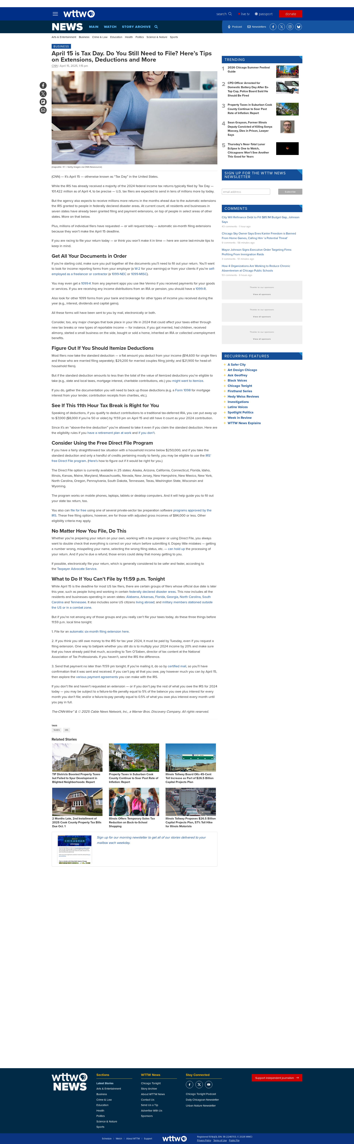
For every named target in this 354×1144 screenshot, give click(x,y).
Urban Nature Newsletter (201, 1105)
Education (116, 37)
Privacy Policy (204, 1140)
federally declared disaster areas (152, 591)
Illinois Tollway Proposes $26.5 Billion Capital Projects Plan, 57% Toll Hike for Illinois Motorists (191, 822)
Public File (234, 1140)
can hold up (176, 548)
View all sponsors (262, 294)
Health (129, 37)
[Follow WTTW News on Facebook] (273, 26)
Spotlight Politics (241, 412)
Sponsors (147, 1116)
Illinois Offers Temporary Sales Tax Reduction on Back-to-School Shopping (132, 822)
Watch (110, 26)
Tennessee (78, 602)
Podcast (237, 27)
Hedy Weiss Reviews (243, 396)
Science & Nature (157, 37)
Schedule (107, 1138)
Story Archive (136, 26)
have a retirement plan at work (109, 432)
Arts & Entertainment (64, 37)
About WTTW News (153, 1094)
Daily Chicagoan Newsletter (202, 1100)
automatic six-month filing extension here (99, 631)
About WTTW (133, 1138)
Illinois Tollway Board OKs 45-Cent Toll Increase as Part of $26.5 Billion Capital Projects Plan (190, 778)
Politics (140, 37)
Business (84, 37)
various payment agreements (97, 676)
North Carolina (190, 596)
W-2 (137, 268)
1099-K (86, 283)
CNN (55, 66)
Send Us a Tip (149, 1105)
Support (148, 1138)
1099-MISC (139, 274)
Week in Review (240, 417)
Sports (174, 37)
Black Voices (237, 380)
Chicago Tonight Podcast (201, 1094)
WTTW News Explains (245, 423)
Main (93, 26)
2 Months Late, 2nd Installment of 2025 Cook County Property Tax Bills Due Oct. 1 (76, 822)
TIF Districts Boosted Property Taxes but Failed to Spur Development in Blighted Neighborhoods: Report (76, 778)
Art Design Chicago (242, 369)
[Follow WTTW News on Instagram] (290, 26)
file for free (78, 510)
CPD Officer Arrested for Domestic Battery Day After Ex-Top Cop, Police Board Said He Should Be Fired (248, 89)
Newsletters (259, 27)
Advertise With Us (151, 1110)
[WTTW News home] (67, 26)
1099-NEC (119, 274)
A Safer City (237, 364)
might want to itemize (187, 380)
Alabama (132, 596)
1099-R (201, 288)
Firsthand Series (240, 391)
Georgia (172, 596)
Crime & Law (99, 37)
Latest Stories (104, 1083)
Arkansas (147, 596)
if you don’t (146, 432)
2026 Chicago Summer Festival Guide (249, 69)
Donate (290, 14)
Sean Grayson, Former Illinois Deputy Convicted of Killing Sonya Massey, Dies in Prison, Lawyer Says (250, 128)
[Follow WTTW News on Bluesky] (298, 26)
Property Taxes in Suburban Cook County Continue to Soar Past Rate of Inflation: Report (133, 778)
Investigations (238, 401)
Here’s (93, 460)
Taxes (56, 730)
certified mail (177, 666)
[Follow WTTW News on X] (281, 26)
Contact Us (147, 1100)
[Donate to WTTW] (174, 1139)
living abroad (145, 602)
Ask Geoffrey (237, 375)
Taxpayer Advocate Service (76, 568)
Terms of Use (220, 1140)
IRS (66, 730)
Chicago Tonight (240, 385)
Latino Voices (238, 407)
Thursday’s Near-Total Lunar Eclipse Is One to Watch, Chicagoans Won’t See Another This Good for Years (248, 150)
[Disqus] (134, 917)
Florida (160, 596)
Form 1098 (183, 390)
